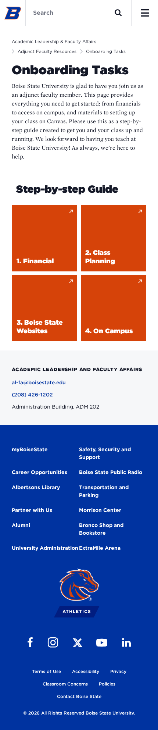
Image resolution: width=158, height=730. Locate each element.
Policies (107, 684)
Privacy (118, 671)
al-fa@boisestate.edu (39, 382)
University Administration (45, 548)
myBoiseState (30, 449)
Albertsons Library (36, 487)
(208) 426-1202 (32, 395)
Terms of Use (46, 671)
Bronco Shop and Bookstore (101, 529)
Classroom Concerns (65, 684)
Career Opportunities (39, 472)
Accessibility (85, 671)
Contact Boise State (79, 696)
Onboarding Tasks (106, 51)
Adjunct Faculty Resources (47, 51)
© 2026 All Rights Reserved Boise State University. (79, 713)
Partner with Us (32, 510)
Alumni (21, 525)
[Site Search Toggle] (118, 13)
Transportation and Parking (104, 491)
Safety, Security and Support (105, 453)
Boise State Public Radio (110, 472)
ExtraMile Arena (100, 548)
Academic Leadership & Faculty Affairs (54, 41)
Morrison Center (100, 510)
